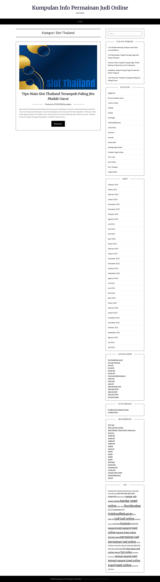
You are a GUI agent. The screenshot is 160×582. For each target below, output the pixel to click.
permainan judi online (122, 541)
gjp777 (110, 509)
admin (68, 104)
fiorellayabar (132, 505)
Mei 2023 (111, 234)
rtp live (138, 542)
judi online (127, 518)
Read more (58, 124)
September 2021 (114, 332)
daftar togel (120, 506)
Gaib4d (110, 108)
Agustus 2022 (113, 278)
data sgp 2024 (113, 389)
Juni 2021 (111, 347)
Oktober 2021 (113, 327)
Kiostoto (111, 132)
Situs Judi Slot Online (115, 428)
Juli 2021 (111, 342)
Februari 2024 (113, 194)
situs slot (124, 545)
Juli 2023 (111, 224)
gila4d (110, 451)
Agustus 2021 (113, 337)
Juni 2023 (111, 229)
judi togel (116, 524)
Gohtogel (111, 118)
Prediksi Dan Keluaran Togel (118, 410)
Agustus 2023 (113, 219)
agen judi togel (122, 493)
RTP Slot (111, 425)
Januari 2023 (112, 254)
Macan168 (112, 142)
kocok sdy (111, 373)
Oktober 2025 (113, 185)
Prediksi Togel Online (115, 152)
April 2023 (112, 239)
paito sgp (111, 381)
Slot (124, 548)
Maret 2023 (112, 244)
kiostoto (111, 433)
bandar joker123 (120, 496)
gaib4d (110, 446)
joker (134, 514)
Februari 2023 (113, 249)
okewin (110, 478)
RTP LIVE (111, 157)
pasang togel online (115, 147)
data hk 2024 (112, 392)
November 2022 (114, 263)
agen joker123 (112, 493)
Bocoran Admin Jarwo (116, 98)
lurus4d (110, 137)
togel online (123, 565)
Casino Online (113, 103)
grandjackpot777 (119, 509)
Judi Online (112, 128)
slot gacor (131, 548)
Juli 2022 (111, 283)
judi (117, 518)
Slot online (126, 552)
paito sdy (111, 378)
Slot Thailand (113, 167)
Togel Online (112, 172)
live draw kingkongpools (116, 376)
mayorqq (111, 449)
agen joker (135, 491)
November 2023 (114, 209)
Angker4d (111, 93)
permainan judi (129, 537)
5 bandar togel (112, 491)
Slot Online (112, 162)
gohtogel (111, 462)
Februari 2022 (113, 308)
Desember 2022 (114, 258)
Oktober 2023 (113, 214)
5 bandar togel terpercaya (124, 491)
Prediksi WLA (113, 412)
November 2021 (114, 323)
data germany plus (114, 386)
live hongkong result (115, 360)
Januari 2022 (112, 313)
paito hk (111, 384)
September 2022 (114, 273)
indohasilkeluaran (114, 475)
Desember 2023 (114, 204)
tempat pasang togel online (124, 560)
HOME (80, 21)
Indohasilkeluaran (114, 123)
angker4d (111, 435)
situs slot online (132, 545)
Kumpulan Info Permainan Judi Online (80, 7)
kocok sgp (111, 371)
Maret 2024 (112, 189)
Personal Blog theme (103, 579)
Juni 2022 (111, 288)
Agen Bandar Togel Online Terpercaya (121, 430)
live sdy (110, 365)
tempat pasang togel (126, 556)
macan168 (111, 465)
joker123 (111, 519)
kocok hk (111, 368)
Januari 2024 (112, 199)
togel (111, 565)
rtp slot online (117, 545)
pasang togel (115, 527)
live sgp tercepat (114, 363)
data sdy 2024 (113, 394)
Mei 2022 (111, 293)
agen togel (131, 493)
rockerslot (111, 470)
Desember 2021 (114, 318)
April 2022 (112, 298)
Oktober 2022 (113, 268)
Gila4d (110, 113)
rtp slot (110, 545)
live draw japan (113, 397)
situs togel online (117, 549)
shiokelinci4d (112, 467)
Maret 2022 (112, 303)
